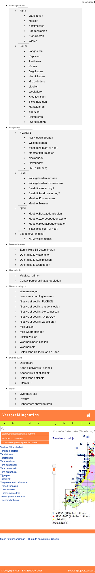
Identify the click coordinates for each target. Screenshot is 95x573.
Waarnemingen (29, 291)
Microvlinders (37, 81)
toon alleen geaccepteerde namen (20, 442)
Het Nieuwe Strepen (41, 137)
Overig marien (37, 122)
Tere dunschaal (8, 465)
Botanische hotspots (32, 378)
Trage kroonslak (9, 486)
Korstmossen (36, 25)
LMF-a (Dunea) (38, 168)
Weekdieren (36, 91)
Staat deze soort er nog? (43, 228)
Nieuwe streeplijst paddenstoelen (40, 306)
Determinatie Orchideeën (35, 264)
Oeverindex (36, 163)
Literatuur (25, 383)
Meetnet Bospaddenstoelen (45, 213)
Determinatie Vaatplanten (35, 254)
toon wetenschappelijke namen (18, 433)
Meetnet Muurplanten (41, 153)
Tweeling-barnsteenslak (13, 496)
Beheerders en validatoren (36, 404)
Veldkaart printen (30, 275)
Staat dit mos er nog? (41, 188)
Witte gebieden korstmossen (46, 183)
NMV (23, 208)
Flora (23, 10)
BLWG (23, 173)
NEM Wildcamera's (40, 238)
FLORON (25, 132)
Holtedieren (36, 116)
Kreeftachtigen (37, 96)
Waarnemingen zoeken (34, 342)
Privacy (24, 398)
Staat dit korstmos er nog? (44, 193)
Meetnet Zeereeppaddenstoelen (48, 218)
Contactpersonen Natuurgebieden (40, 280)
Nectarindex (36, 158)
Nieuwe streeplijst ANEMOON (37, 316)
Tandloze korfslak (9, 450)
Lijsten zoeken (28, 336)
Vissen (33, 66)
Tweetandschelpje (9, 500)
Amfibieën (35, 61)
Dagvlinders (36, 71)
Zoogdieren (36, 51)
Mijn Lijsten (27, 326)
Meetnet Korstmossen (42, 198)
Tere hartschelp (8, 468)
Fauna (24, 46)
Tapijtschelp (6, 458)
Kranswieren (36, 36)
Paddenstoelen (38, 31)
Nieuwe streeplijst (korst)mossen (39, 311)
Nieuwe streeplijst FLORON (36, 301)
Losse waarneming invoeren (37, 296)
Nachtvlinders (37, 76)
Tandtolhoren (7, 454)
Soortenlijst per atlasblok (34, 373)
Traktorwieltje (7, 489)
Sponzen (34, 111)
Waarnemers (27, 347)
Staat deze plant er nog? (43, 147)
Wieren (33, 41)
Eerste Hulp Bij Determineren (37, 249)
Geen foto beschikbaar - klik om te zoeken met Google (29, 539)
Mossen (33, 20)
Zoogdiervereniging (32, 233)
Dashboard (26, 362)
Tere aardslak (7, 461)
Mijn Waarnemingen (32, 331)
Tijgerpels (5, 475)
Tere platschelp (8, 472)
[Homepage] (88, 415)
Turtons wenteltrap (10, 493)
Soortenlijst (74, 570)
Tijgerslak (5, 479)
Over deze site (28, 393)
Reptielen (34, 56)
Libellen (33, 86)
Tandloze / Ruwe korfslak (12, 447)
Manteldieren (37, 106)
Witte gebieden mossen (43, 178)
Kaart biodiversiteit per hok (36, 367)
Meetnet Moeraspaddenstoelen (47, 223)
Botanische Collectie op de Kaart (39, 352)
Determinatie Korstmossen (36, 259)
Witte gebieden (38, 142)
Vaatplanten (36, 15)
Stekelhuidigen (38, 101)
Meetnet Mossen (39, 203)
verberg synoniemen (13, 438)
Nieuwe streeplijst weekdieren (38, 321)
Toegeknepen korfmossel (13, 482)
